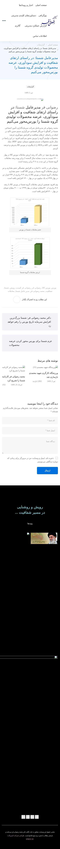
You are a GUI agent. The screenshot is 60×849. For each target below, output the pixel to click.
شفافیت (49, 291)
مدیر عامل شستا (22, 291)
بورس (53, 288)
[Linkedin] (32, 817)
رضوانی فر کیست (23, 288)
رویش (12, 288)
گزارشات (41, 45)
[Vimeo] (28, 817)
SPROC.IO (30, 839)
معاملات (11, 291)
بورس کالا (46, 288)
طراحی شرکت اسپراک (16, 836)
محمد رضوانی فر (37, 291)
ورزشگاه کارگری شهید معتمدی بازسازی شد (43, 375)
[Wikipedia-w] (37, 817)
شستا (20, 107)
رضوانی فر (50, 107)
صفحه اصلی (53, 45)
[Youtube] (23, 817)
